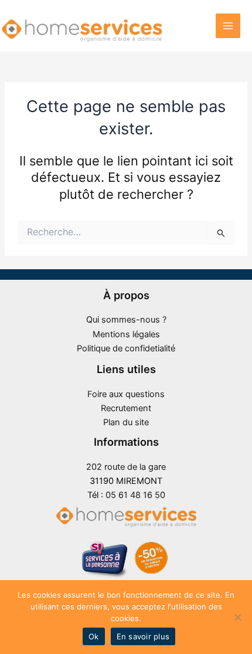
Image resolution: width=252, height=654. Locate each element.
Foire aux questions (126, 394)
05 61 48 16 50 (135, 495)
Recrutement (126, 408)
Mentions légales (126, 334)
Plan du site (126, 422)
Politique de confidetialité (126, 348)
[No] (237, 617)
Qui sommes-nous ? (126, 319)
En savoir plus (143, 636)
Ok (93, 636)
